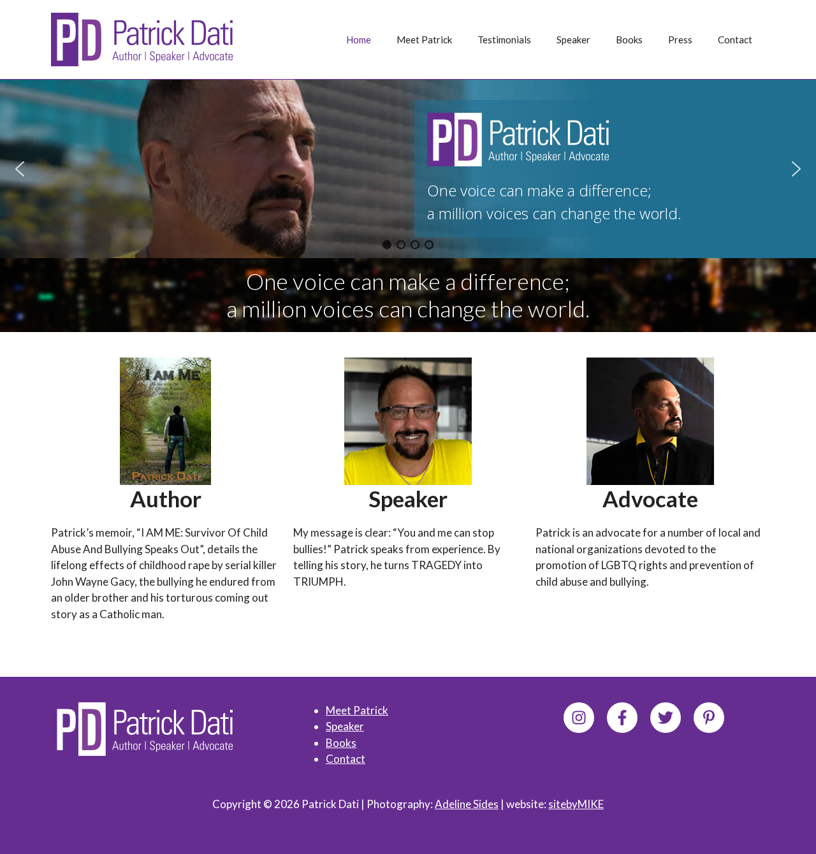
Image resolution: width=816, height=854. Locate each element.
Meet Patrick (424, 39)
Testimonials (504, 39)
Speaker (573, 39)
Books (629, 39)
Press (680, 39)
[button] (20, 169)
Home (358, 39)
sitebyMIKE (576, 804)
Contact (735, 39)
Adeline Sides (467, 804)
